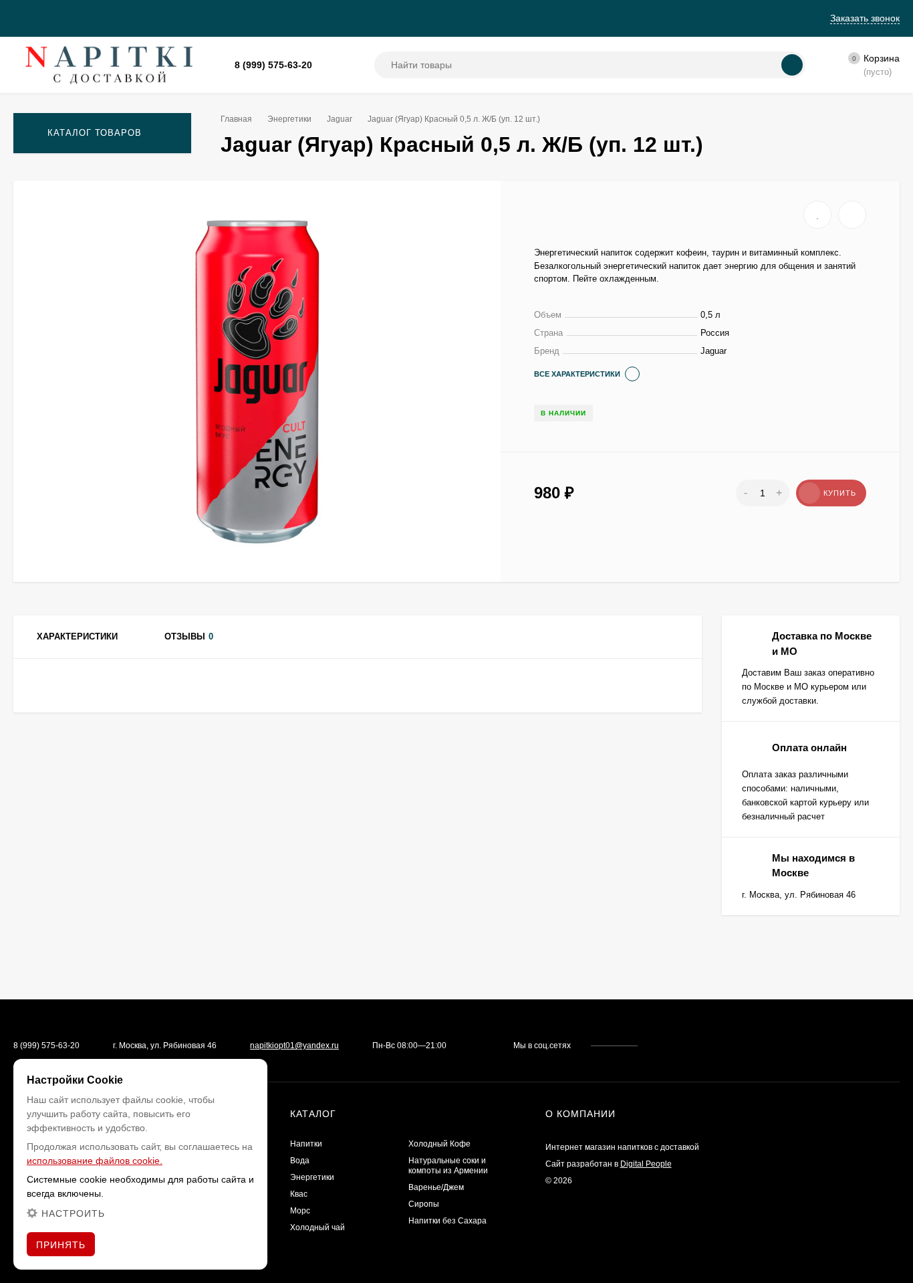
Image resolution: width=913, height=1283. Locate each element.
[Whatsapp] (327, 65)
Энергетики (289, 119)
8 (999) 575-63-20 (273, 65)
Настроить (73, 1213)
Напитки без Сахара (447, 1220)
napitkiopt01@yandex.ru (294, 1045)
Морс (300, 1210)
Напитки (306, 1144)
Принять (61, 1245)
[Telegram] (343, 65)
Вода (299, 1160)
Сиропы (423, 1204)
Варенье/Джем (436, 1187)
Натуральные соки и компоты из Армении (448, 1165)
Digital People (646, 1164)
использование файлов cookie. (94, 1160)
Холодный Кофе (439, 1144)
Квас (298, 1194)
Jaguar (339, 119)
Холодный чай (317, 1227)
